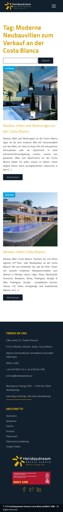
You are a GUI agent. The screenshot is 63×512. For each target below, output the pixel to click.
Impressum (12, 436)
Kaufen (10, 426)
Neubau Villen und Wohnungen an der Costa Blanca (29, 128)
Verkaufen (11, 421)
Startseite (11, 416)
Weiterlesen (13, 177)
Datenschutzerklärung (17, 441)
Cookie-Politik (13, 446)
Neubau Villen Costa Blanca (24, 251)
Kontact (10, 431)
